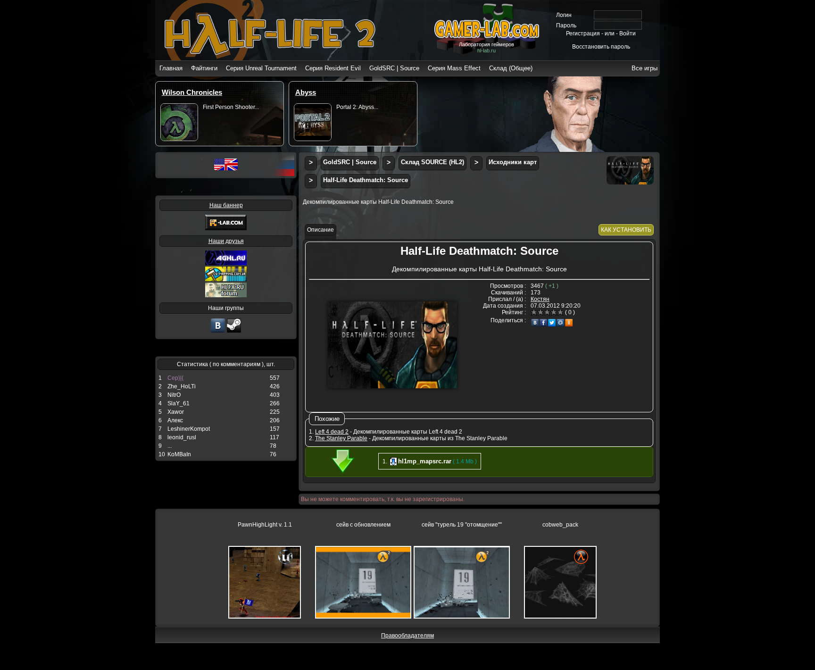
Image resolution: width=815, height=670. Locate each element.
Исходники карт (513, 162)
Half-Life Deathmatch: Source (365, 180)
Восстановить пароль (601, 46)
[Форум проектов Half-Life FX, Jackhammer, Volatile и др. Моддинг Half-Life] (226, 295)
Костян (540, 299)
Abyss (305, 92)
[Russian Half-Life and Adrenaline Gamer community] (226, 263)
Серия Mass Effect (454, 68)
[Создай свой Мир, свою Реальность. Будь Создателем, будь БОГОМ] (226, 279)
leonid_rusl (181, 437)
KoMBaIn (179, 454)
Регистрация (583, 33)
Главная (171, 68)
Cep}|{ (175, 378)
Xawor (175, 412)
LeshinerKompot (188, 429)
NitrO (174, 395)
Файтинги (204, 68)
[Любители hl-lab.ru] (234, 331)
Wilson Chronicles (192, 92)
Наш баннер (226, 205)
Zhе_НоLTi (181, 386)
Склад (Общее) (510, 68)
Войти (627, 33)
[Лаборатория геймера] (218, 331)
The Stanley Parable (341, 438)
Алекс (175, 420)
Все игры (644, 68)
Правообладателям (407, 635)
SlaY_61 (178, 403)
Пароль (566, 25)
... (169, 446)
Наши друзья (226, 241)
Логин (564, 15)
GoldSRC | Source (394, 68)
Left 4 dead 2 (332, 431)
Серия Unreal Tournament (261, 68)
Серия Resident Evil (333, 68)
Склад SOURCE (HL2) (432, 162)
